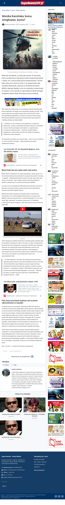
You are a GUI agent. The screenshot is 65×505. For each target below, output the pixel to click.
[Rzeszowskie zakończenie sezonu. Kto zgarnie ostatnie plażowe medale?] (49, 194)
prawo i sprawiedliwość (15, 351)
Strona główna (6, 10)
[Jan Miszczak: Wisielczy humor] (11, 405)
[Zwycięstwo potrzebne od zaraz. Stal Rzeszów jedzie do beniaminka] (49, 154)
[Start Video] (23, 221)
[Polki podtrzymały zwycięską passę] (49, 224)
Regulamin (17, 498)
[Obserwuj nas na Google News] (32, 357)
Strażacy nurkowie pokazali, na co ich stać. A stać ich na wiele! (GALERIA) (55, 27)
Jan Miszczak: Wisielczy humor (11, 414)
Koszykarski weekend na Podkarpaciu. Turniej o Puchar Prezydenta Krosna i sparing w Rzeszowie (55, 181)
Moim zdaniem (20, 10)
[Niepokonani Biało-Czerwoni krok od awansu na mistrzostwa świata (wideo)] (49, 209)
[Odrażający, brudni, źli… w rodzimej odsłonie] (35, 405)
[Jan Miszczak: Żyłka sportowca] (11, 427)
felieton (5, 351)
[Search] (60, 3)
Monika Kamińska (17, 369)
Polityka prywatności (7, 498)
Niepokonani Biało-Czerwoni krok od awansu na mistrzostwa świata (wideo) (55, 216)
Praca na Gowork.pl (39, 470)
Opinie (13, 10)
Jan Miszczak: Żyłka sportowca (11, 437)
